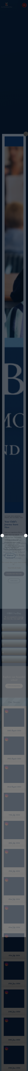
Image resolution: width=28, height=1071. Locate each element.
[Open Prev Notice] (2, 535)
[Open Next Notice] (25, 535)
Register (10, 555)
